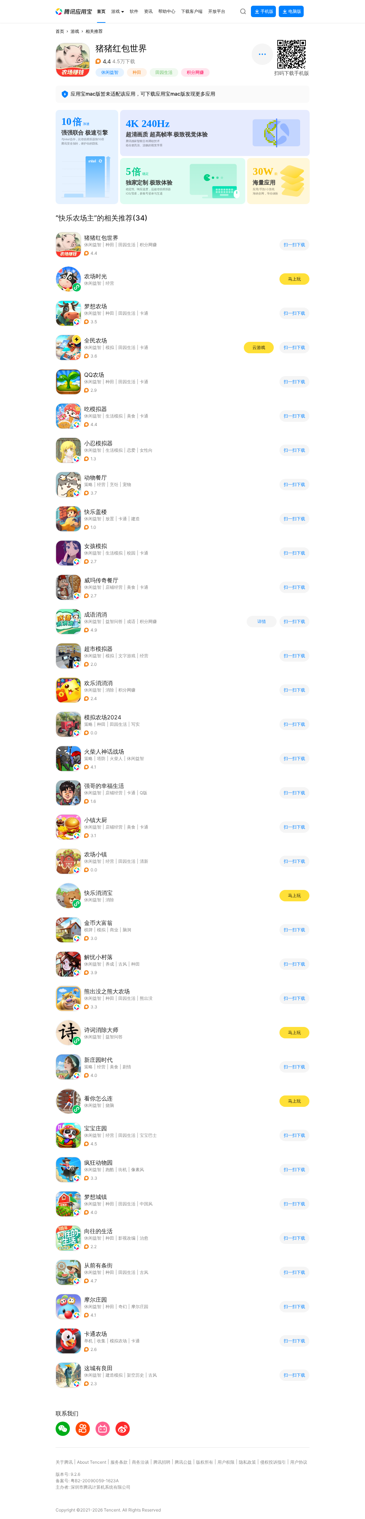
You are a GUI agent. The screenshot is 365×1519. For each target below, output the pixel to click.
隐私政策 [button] (247, 1462)
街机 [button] (122, 1169)
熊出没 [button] (146, 998)
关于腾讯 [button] (64, 1462)
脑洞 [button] (127, 929)
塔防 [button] (101, 758)
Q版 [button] (143, 792)
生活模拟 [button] (114, 416)
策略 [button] (88, 484)
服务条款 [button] (119, 1462)
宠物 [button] (127, 484)
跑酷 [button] (110, 1169)
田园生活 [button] (164, 72)
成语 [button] (131, 621)
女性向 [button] (146, 450)
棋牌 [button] (88, 929)
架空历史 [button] (135, 1375)
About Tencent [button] (91, 1462)
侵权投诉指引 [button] (273, 1462)
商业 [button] (114, 929)
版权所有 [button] (204, 1462)
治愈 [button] (144, 1238)
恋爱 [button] (131, 450)
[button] (74, 11)
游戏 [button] (75, 31)
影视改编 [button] (126, 1238)
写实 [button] (135, 724)
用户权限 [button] (226, 1462)
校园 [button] (131, 553)
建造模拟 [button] (114, 1375)
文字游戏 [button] (126, 655)
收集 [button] (101, 1340)
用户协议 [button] (298, 1462)
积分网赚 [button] (195, 72)
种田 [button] (137, 72)
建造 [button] (135, 518)
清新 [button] (144, 861)
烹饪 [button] (114, 484)
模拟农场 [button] (118, 1340)
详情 (261, 621)
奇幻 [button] (122, 1306)
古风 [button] (122, 964)
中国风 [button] (146, 1203)
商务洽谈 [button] (140, 1462)
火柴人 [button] (116, 758)
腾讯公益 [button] (183, 1462)
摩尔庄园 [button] (139, 1306)
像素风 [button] (137, 1169)
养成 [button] (110, 964)
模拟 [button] (110, 347)
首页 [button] (60, 31)
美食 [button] (131, 416)
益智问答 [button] (114, 621)
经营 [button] (101, 484)
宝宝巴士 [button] (148, 1135)
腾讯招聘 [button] (161, 1462)
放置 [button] (110, 518)
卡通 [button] (144, 313)
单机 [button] (88, 1340)
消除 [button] (110, 690)
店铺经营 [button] (114, 587)
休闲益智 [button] (109, 72)
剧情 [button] (127, 1066)
